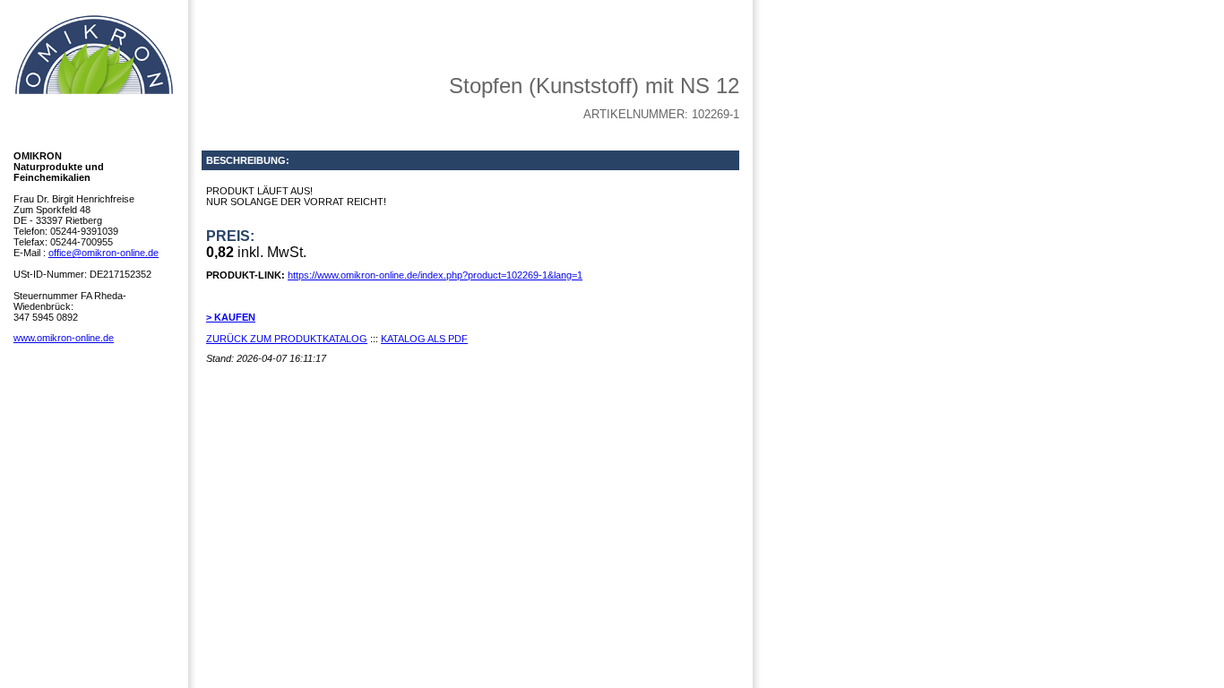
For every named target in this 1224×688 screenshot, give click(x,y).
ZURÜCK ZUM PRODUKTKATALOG (286, 338)
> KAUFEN (230, 317)
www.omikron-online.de (63, 337)
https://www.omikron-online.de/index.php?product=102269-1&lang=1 (435, 275)
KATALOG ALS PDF (424, 338)
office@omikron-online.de (103, 252)
